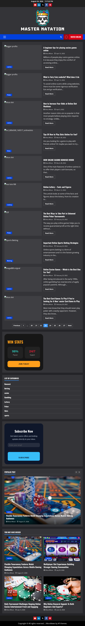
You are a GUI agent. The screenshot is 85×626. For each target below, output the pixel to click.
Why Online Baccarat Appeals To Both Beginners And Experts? (59, 605)
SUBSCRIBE (23, 458)
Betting (9, 261)
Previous (17, 325)
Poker (9, 95)
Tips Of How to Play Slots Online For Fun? (23, 141)
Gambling (7, 397)
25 (55, 325)
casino (9, 67)
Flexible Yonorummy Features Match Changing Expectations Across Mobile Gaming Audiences (39, 517)
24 (50, 325)
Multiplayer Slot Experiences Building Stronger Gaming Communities (59, 565)
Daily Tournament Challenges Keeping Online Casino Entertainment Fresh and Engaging (22, 605)
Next (70, 325)
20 (32, 325)
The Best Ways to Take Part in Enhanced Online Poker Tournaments (23, 223)
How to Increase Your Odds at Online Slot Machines (23, 113)
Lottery (9, 205)
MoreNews (50, 623)
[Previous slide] (76, 472)
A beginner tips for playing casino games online (23, 57)
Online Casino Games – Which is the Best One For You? (23, 279)
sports (6, 415)
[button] (4, 37)
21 (36, 325)
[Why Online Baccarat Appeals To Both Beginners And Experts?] (62, 588)
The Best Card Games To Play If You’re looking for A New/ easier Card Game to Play (23, 308)
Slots (8, 151)
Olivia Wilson (49, 53)
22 (41, 325)
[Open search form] (61, 37)
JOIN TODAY (23, 364)
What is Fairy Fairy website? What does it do (23, 85)
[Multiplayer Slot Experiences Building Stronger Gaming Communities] (62, 549)
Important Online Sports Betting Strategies (23, 251)
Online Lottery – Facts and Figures (23, 195)
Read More (50, 67)
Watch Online (76, 37)
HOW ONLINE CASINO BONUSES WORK (23, 168)
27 (64, 325)
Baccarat (7, 384)
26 (59, 325)
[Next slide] (79, 472)
